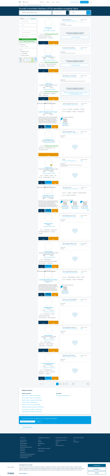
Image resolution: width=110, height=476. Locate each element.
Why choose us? (23, 441)
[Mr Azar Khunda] (48, 330)
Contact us (57, 441)
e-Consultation (24, 53)
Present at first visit (25, 55)
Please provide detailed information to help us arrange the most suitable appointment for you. (76, 93)
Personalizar (96, 469)
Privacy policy (22, 448)
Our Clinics (40, 441)
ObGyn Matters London (48, 195)
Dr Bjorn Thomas (65, 123)
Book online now (84, 2)
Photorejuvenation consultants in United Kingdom (32, 411)
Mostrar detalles (23, 473)
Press (74, 440)
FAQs (56, 443)
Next (88, 383)
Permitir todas (97, 465)
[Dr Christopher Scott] (48, 134)
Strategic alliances (41, 443)
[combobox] (36, 13)
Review (48, 282)
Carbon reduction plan (24, 457)
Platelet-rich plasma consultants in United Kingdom (32, 400)
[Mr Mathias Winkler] (48, 302)
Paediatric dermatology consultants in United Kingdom (33, 406)
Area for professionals (75, 2)
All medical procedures (60, 445)
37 (73, 383)
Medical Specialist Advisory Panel (26, 447)
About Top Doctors (23, 440)
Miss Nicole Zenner (65, 206)
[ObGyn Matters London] (48, 190)
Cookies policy (22, 452)
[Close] (88, 418)
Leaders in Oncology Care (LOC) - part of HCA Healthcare (48, 112)
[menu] (20, 2)
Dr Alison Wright (85, 206)
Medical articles (76, 441)
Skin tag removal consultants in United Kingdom (31, 397)
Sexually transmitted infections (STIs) (34, 5)
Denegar (97, 472)
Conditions (48, 2)
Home (20, 5)
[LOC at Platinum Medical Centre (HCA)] (48, 274)
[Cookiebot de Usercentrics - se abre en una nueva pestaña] (10, 473)
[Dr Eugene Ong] (48, 162)
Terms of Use (22, 450)
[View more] (57, 20)
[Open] (35, 21)
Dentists (57, 2)
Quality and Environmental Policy (26, 455)
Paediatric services (25, 51)
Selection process (23, 445)
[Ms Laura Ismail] (48, 246)
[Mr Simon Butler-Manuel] (48, 358)
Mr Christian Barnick (75, 206)
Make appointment (65, 125)
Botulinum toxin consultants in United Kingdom (31, 395)
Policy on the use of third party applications (27, 454)
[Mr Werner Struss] (48, 218)
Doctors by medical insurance (61, 440)
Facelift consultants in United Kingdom (29, 402)
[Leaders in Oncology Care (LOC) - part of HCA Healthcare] (48, 106)
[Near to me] (67, 13)
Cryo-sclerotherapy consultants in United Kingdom (32, 409)
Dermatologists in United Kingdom (63, 395)
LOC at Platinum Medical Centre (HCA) (48, 279)
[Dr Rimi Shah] (48, 78)
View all (88, 210)
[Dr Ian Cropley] (48, 50)
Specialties (42, 2)
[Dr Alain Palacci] (48, 22)
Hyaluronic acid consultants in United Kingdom (31, 404)
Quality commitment (23, 443)
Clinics (53, 2)
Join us (39, 445)
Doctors (24, 5)
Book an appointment (76, 37)
